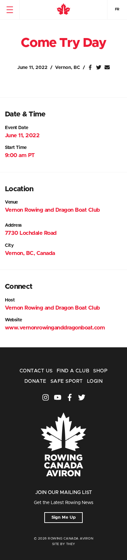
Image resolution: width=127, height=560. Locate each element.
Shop (100, 370)
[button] (9, 10)
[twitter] (81, 397)
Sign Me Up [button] (63, 517)
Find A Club (73, 370)
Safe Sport (66, 381)
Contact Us (36, 370)
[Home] (63, 10)
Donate (35, 381)
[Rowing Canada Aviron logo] (63, 485)
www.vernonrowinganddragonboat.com (55, 327)
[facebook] (69, 397)
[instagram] (45, 397)
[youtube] (57, 397)
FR (117, 9)
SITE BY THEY (63, 544)
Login (95, 381)
